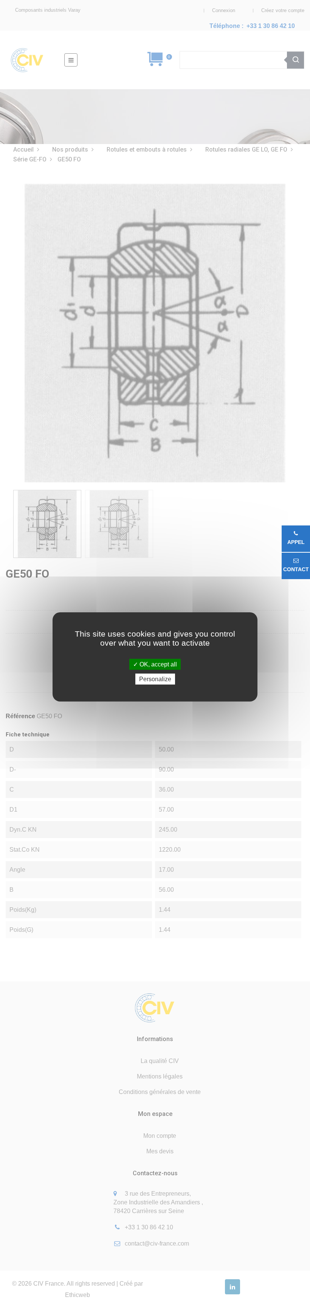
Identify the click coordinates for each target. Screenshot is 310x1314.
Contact (296, 569)
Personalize (155, 679)
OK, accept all (157, 664)
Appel (296, 542)
